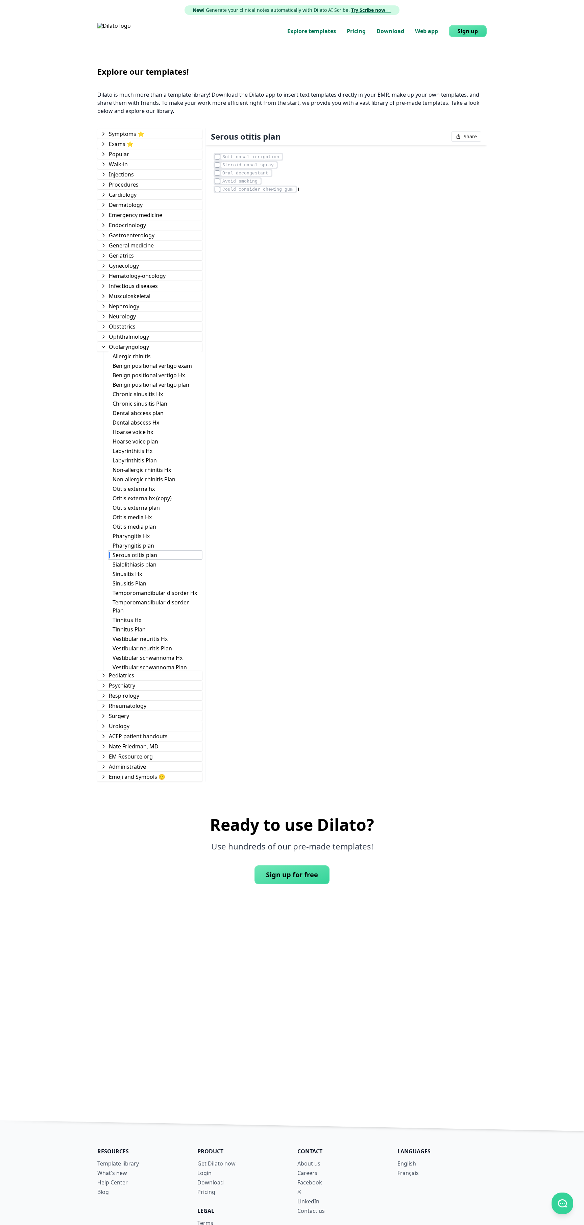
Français (408, 1173)
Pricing (356, 31)
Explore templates (311, 31)
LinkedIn (308, 1201)
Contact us (311, 1211)
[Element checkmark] (217, 157)
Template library (118, 1163)
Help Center (112, 1182)
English (406, 1163)
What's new (112, 1173)
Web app (426, 31)
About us (308, 1163)
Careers (307, 1173)
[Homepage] (114, 31)
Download (390, 31)
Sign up (468, 31)
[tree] (149, 455)
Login (204, 1173)
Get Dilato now (216, 1163)
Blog (103, 1192)
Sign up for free (292, 874)
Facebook (309, 1182)
